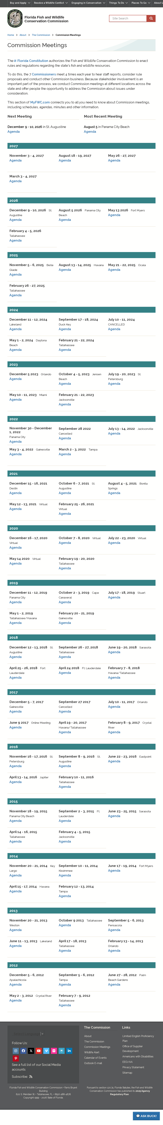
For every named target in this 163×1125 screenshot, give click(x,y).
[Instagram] (16, 1051)
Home (10, 35)
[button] (20, 3)
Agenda (13, 132)
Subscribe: (20, 1077)
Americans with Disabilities (137, 1056)
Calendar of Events (95, 1057)
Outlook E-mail (93, 1063)
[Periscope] (62, 1051)
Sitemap (127, 1072)
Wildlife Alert (91, 1052)
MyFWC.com (40, 102)
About (23, 35)
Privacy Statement (133, 1067)
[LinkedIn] (69, 1051)
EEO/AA (127, 1061)
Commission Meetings (97, 1046)
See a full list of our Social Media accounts (36, 1067)
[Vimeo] (46, 1051)
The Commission (41, 35)
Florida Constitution (32, 61)
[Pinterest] (16, 1058)
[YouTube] (39, 1051)
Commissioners (44, 74)
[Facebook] (23, 1051)
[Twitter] (31, 1051)
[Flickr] (54, 1051)
